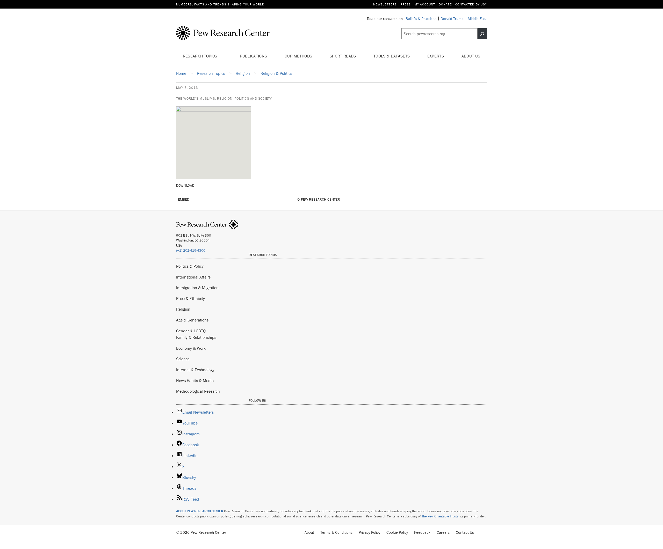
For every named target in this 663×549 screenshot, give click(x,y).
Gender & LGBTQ (191, 330)
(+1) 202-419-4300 (190, 250)
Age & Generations (192, 320)
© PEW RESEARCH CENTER (318, 199)
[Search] (482, 34)
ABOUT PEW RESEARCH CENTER (199, 511)
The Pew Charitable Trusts (440, 516)
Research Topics (200, 55)
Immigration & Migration (197, 287)
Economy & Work (191, 348)
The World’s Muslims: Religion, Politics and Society (224, 98)
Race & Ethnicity (190, 298)
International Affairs (193, 277)
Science (183, 358)
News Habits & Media (195, 380)
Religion (183, 309)
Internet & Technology (195, 369)
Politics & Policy (190, 266)
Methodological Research (198, 391)
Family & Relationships (196, 337)
